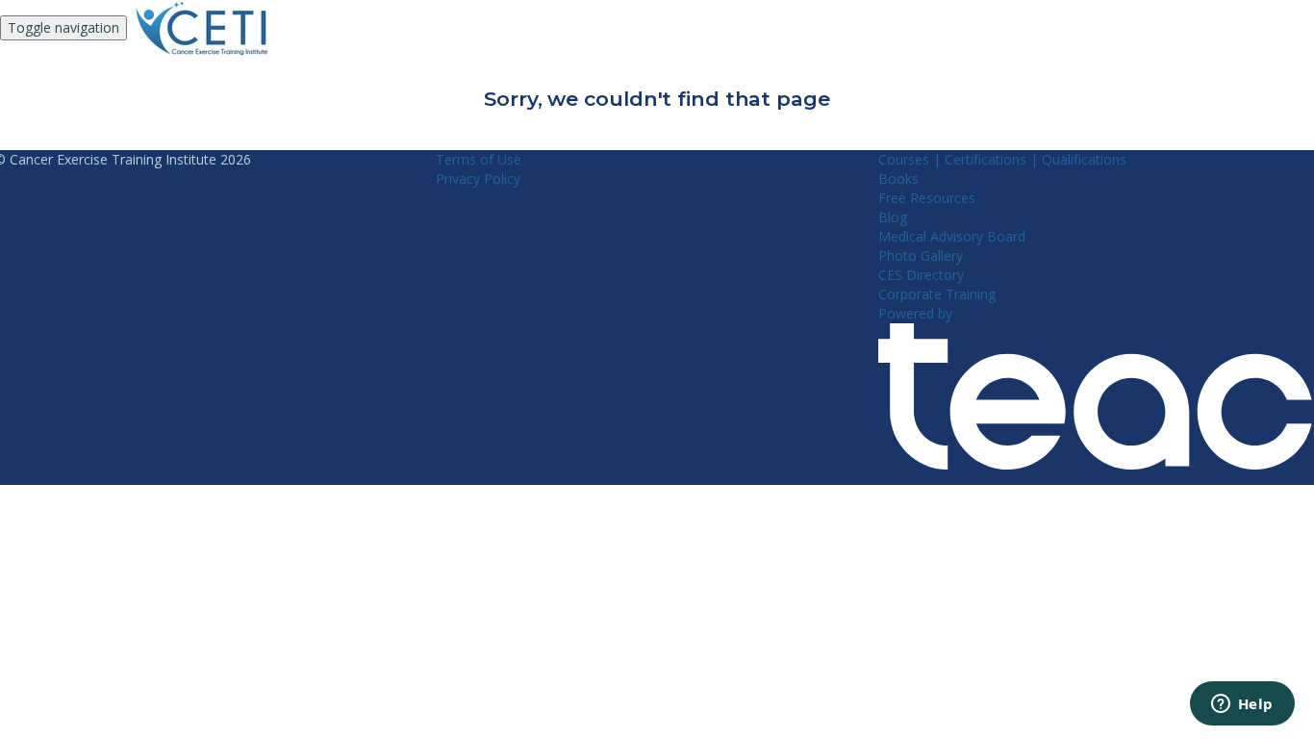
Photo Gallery (920, 255)
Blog (892, 217)
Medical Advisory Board (951, 236)
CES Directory (921, 275)
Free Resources (926, 198)
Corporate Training (937, 294)
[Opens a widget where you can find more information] (1242, 705)
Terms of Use (478, 159)
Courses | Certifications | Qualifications (1002, 159)
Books (898, 178)
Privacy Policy (478, 178)
